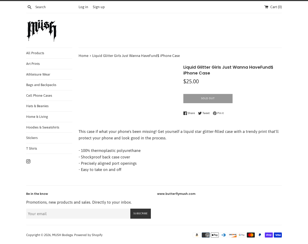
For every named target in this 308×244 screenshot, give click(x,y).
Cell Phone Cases (39, 95)
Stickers (32, 138)
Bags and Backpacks (41, 85)
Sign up (99, 7)
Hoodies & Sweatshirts (42, 127)
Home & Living (37, 116)
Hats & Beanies (37, 106)
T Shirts (31, 148)
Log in (83, 7)
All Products (35, 53)
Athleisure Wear (38, 74)
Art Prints (33, 63)
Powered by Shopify (88, 235)
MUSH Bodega (62, 235)
